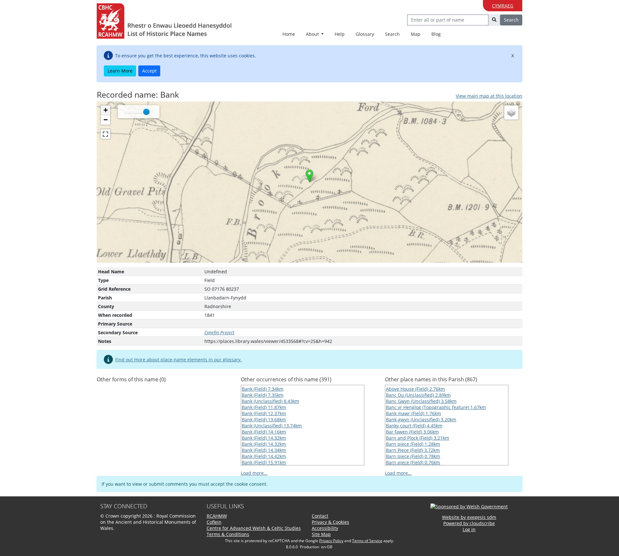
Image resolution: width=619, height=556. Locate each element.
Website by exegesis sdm (469, 517)
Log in (469, 529)
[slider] (146, 112)
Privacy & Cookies (330, 522)
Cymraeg (502, 6)
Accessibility (325, 528)
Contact (320, 516)
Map (415, 34)
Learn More (120, 71)
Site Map (321, 534)
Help (340, 34)
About (313, 34)
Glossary (365, 34)
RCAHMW (217, 516)
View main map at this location (489, 96)
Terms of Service (367, 540)
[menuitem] (314, 34)
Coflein (214, 522)
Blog (436, 34)
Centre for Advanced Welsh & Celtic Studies (254, 528)
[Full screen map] (105, 134)
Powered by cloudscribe (469, 523)
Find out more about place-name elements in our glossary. (178, 359)
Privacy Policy (331, 540)
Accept (149, 71)
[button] (309, 175)
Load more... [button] (254, 473)
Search (392, 34)
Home (288, 34)
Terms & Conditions (228, 534)
